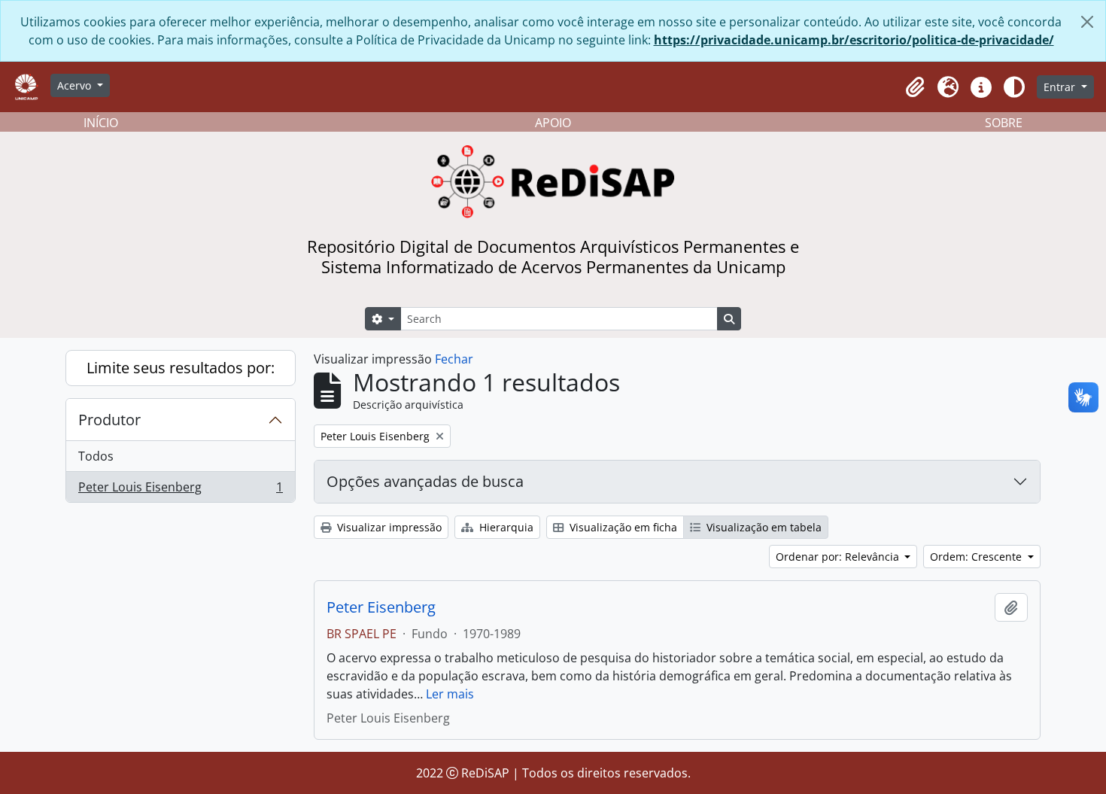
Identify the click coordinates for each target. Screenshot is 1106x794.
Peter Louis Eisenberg (180, 490)
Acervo (75, 85)
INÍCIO (101, 122)
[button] (914, 87)
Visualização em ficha (622, 527)
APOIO (553, 122)
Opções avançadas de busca (425, 481)
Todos (96, 456)
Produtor (109, 419)
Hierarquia (504, 527)
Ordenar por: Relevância (839, 556)
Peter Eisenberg (381, 607)
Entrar (1061, 87)
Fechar (454, 359)
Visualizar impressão (388, 527)
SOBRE (1003, 122)
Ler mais (450, 694)
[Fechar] (1087, 22)
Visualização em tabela (762, 527)
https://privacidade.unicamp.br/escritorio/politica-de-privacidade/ (854, 40)
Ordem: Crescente (977, 556)
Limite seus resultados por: (181, 367)
